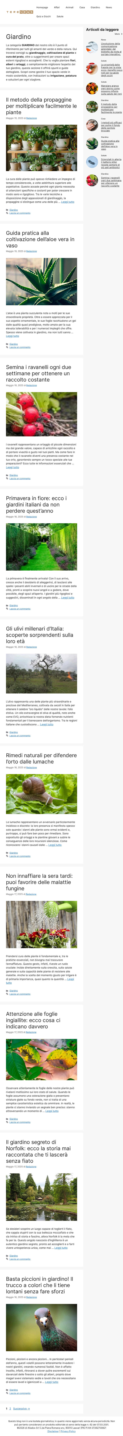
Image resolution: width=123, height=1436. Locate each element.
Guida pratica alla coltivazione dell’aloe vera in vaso (40, 239)
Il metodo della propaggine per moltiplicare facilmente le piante (41, 105)
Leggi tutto (67, 201)
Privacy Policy (68, 1431)
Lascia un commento (19, 213)
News (109, 7)
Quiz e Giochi (43, 16)
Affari (57, 7)
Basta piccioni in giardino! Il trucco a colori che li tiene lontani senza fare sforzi (39, 1285)
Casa (82, 7)
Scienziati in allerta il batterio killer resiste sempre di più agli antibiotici (111, 163)
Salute (60, 16)
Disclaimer (53, 1431)
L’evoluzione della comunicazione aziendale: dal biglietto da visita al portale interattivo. (111, 49)
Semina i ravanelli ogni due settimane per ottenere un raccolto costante (38, 373)
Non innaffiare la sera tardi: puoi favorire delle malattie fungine (39, 882)
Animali (70, 7)
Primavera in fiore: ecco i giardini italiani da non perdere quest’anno (36, 504)
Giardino (95, 7)
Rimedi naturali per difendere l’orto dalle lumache (41, 758)
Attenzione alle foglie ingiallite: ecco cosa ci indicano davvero (33, 1020)
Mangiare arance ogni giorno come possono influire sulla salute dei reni (111, 89)
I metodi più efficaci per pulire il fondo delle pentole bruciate (111, 126)
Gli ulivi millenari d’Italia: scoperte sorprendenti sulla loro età (39, 634)
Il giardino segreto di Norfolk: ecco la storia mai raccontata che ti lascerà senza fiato (38, 1151)
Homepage (42, 7)
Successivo (21, 1408)
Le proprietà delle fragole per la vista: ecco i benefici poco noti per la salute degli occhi (111, 70)
